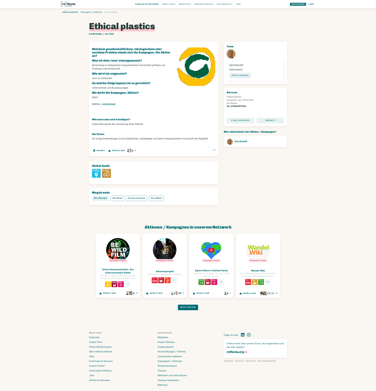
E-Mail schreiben (240, 120)
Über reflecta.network (100, 351)
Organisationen (166, 347)
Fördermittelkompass (100, 347)
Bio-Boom (117, 198)
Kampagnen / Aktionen (170, 361)
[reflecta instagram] (249, 335)
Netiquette (228, 361)
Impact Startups (166, 342)
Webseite (270, 120)
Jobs (91, 375)
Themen (162, 370)
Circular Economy (136, 198)
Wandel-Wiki (258, 270)
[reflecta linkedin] (242, 335)
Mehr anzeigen (188, 307)
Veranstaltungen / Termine (172, 351)
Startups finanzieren (168, 380)
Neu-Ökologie (100, 198)
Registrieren (298, 4)
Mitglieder (163, 337)
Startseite (94, 337)
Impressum (239, 361)
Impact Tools (95, 342)
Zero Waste (156, 198)
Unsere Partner (97, 366)
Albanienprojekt (165, 271)
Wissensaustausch (167, 366)
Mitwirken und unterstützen (172, 375)
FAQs (91, 356)
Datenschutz (251, 361)
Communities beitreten (170, 356)
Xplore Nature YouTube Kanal (211, 270)
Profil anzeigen (240, 75)
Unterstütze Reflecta (100, 370)
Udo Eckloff (240, 141)
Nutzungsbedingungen (267, 361)
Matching (162, 385)
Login (311, 4)
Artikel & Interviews (99, 380)
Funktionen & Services (101, 361)
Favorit (100, 151)
